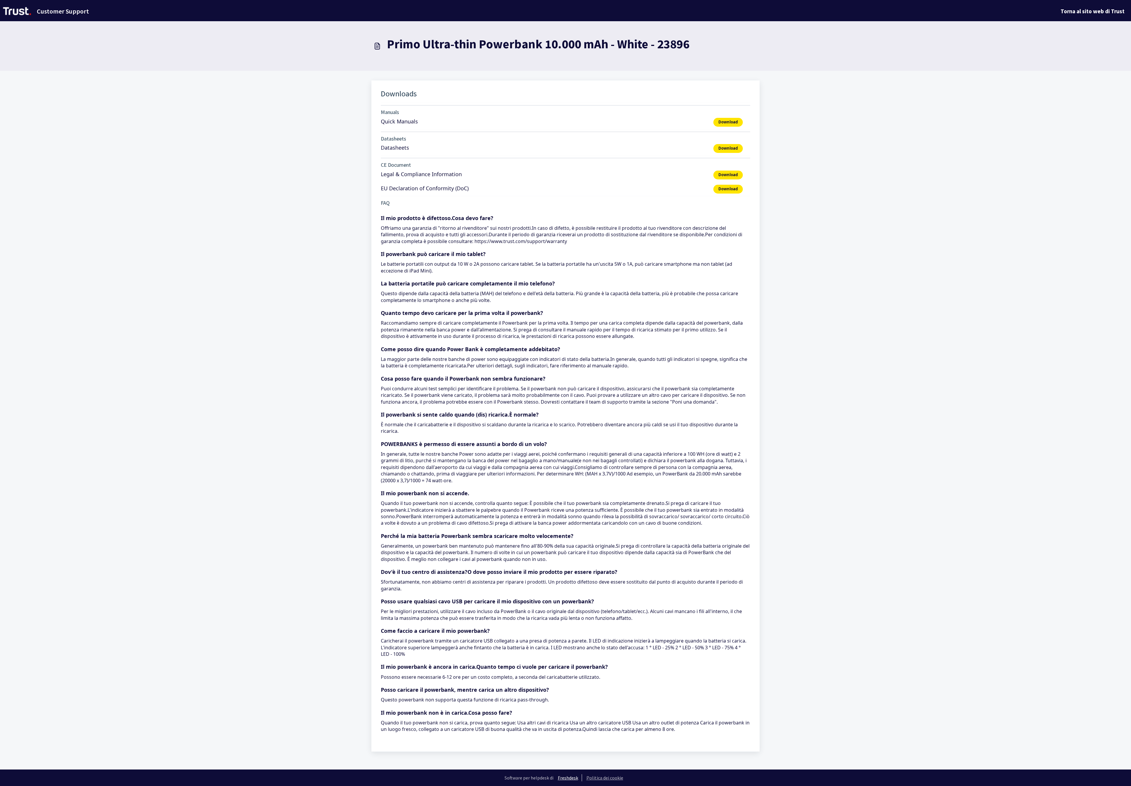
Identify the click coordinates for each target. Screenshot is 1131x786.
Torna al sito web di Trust (1093, 11)
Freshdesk (568, 778)
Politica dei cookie (604, 778)
